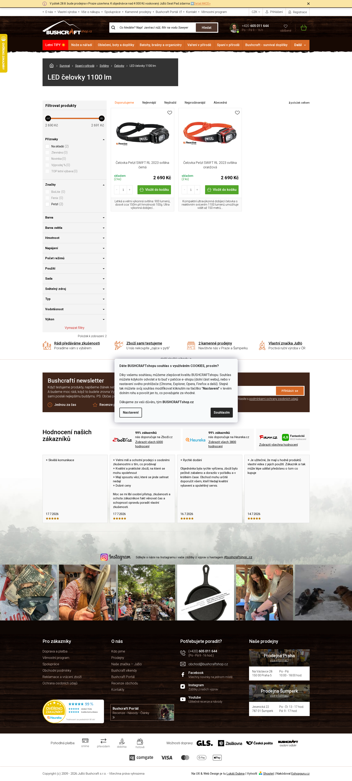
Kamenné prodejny (138, 12)
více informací (279, 660)
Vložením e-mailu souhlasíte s (254, 398)
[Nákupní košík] (301, 27)
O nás (49, 12)
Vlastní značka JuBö (285, 343)
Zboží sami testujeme (144, 343)
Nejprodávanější (195, 102)
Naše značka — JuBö (126, 664)
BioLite (57, 192)
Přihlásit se (290, 391)
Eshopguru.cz (300, 773)
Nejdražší (170, 102)
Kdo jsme (118, 651)
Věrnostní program (214, 12)
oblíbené (285, 30)
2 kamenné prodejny (215, 343)
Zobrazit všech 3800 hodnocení (222, 444)
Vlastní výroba (67, 12)
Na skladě (59, 146)
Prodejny (117, 658)
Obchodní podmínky (57, 670)
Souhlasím (222, 412)
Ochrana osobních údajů (60, 683)
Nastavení (130, 412)
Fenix (56, 198)
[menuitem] (55, 45)
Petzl (56, 204)
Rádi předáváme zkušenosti (77, 343)
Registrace (300, 12)
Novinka (58, 159)
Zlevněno (59, 152)
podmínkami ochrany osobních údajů (273, 398)
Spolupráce (112, 12)
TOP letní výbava (63, 171)
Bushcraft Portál (167, 12)
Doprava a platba (55, 651)
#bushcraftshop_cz (238, 557)
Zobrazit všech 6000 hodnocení (149, 444)
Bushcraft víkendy (124, 670)
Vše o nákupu (90, 12)
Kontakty (117, 690)
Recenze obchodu (124, 683)
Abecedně (220, 102)
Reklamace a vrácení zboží (62, 677)
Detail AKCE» (202, 3)
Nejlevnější (149, 102)
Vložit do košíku (157, 190)
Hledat (206, 28)
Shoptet (268, 773)
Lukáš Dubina (236, 773)
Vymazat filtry (74, 328)
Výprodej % (60, 165)
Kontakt (191, 12)
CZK (255, 12)
